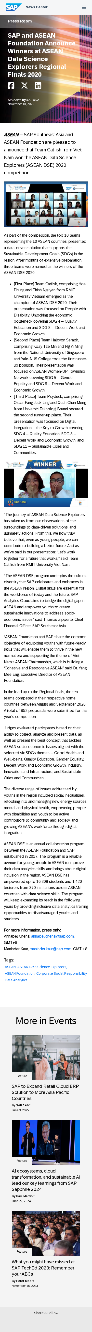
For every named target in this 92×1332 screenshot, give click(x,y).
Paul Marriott (25, 1196)
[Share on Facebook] (11, 87)
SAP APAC (23, 1105)
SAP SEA (32, 100)
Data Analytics (16, 980)
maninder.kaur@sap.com (50, 949)
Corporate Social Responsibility (61, 973)
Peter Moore (25, 1281)
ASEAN (10, 967)
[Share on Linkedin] (38, 87)
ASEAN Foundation (20, 973)
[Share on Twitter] (24, 87)
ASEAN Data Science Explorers (41, 967)
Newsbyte (15, 100)
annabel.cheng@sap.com (52, 936)
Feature (22, 1076)
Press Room (20, 21)
